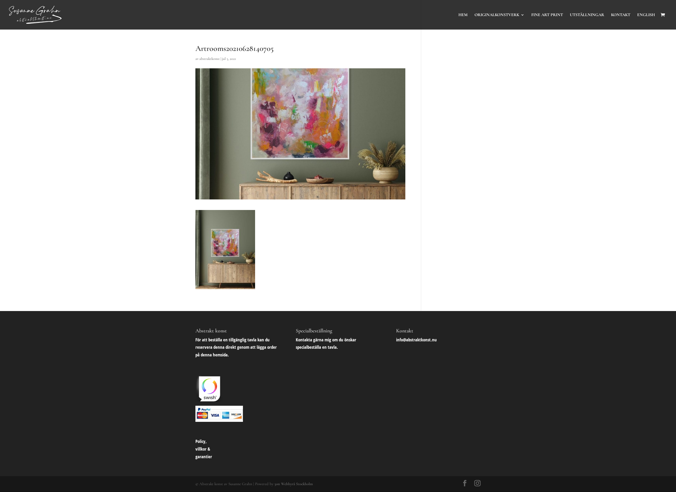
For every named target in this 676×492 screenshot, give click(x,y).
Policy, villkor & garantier (203, 449)
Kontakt (620, 15)
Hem (463, 15)
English (646, 15)
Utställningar (587, 15)
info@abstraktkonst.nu (416, 340)
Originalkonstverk (497, 15)
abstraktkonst (209, 58)
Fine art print (547, 15)
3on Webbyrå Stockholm (293, 483)
